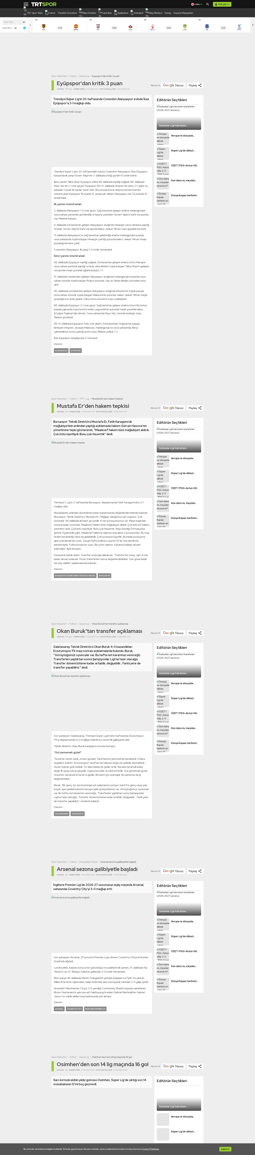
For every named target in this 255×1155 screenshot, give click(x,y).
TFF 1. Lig (84, 398)
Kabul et (225, 1149)
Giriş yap (222, 4)
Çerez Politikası (151, 1149)
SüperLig (84, 76)
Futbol (73, 76)
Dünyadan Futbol (88, 861)
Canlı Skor (6, 28)
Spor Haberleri (59, 76)
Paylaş (193, 85)
